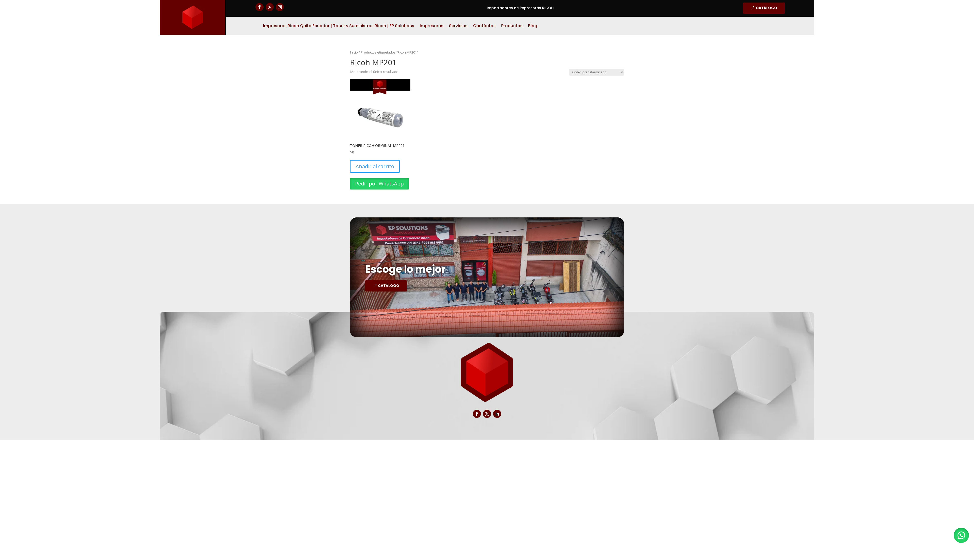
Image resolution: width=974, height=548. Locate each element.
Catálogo (766, 7)
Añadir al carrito (375, 166)
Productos (512, 26)
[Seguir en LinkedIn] (497, 414)
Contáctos (484, 26)
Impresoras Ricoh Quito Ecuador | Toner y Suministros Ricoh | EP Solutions (338, 26)
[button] (961, 535)
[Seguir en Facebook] (259, 7)
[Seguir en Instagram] (280, 7)
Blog (532, 26)
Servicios (458, 26)
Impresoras (431, 26)
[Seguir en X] (270, 7)
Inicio (354, 52)
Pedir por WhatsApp (379, 183)
